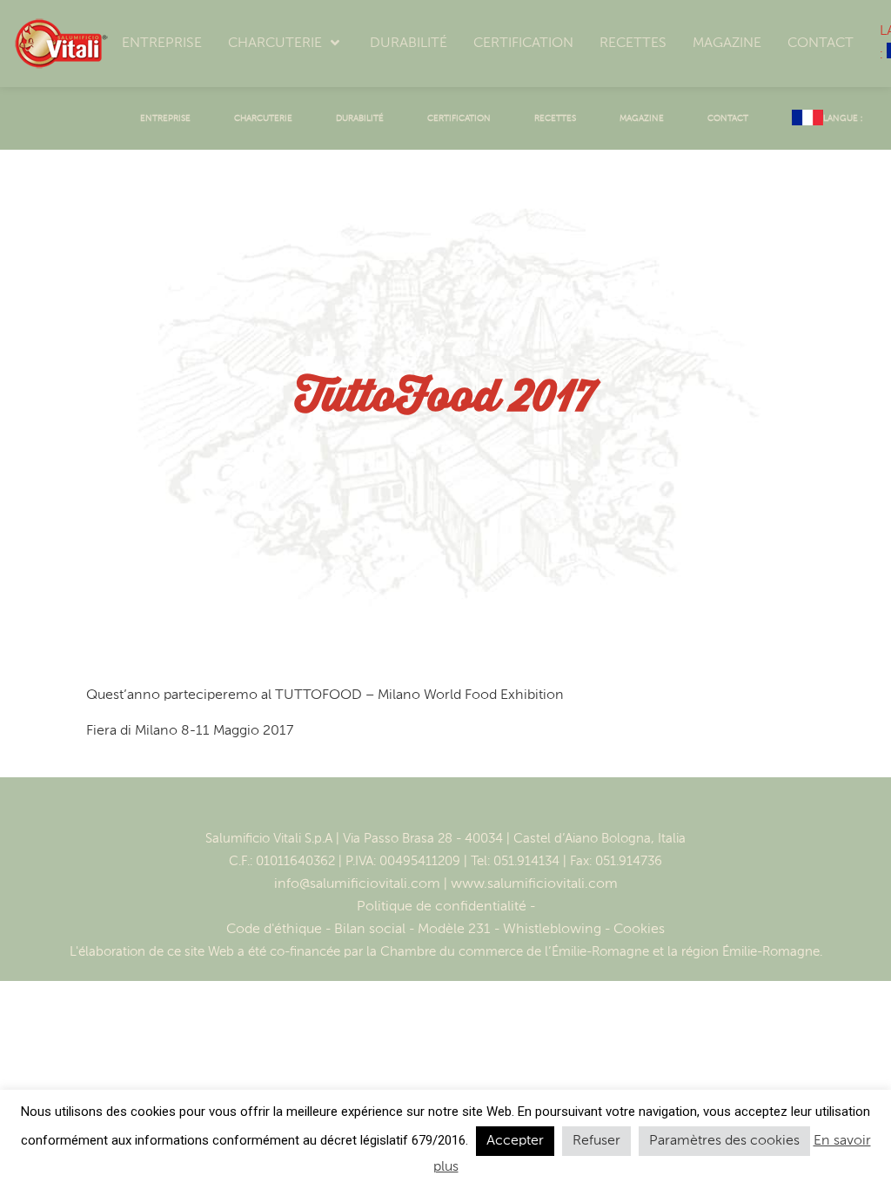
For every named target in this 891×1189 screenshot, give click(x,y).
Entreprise (165, 118)
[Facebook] (427, 810)
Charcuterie (263, 118)
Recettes (555, 118)
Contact (727, 118)
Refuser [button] (596, 1141)
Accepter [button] (515, 1141)
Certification (459, 118)
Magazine (642, 118)
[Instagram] (464, 810)
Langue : (844, 118)
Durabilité (360, 118)
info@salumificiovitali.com (357, 884)
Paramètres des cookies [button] (724, 1141)
